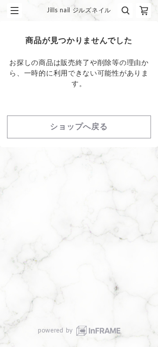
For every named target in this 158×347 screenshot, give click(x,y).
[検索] (125, 10)
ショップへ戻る (79, 127)
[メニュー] (14, 10)
